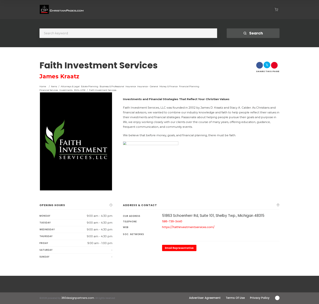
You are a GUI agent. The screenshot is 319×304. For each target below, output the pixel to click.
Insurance (131, 86)
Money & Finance (169, 86)
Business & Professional (112, 86)
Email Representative (179, 248)
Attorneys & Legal (70, 86)
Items (54, 86)
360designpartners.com (77, 298)
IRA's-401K (79, 90)
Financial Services (49, 90)
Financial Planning (189, 86)
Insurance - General (147, 86)
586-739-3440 (172, 221)
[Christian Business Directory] (62, 9)
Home (43, 86)
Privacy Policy (260, 298)
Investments (66, 90)
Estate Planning (89, 86)
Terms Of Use (235, 298)
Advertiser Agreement (205, 298)
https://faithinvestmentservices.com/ (188, 227)
